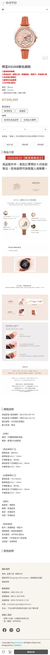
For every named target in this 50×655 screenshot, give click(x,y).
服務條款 (5, 581)
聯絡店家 (31, 651)
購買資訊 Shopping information (15, 577)
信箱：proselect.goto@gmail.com (16, 604)
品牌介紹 (10, 573)
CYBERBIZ (17, 645)
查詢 (4, 573)
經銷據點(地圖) (36, 577)
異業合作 (18, 573)
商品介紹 (10, 144)
